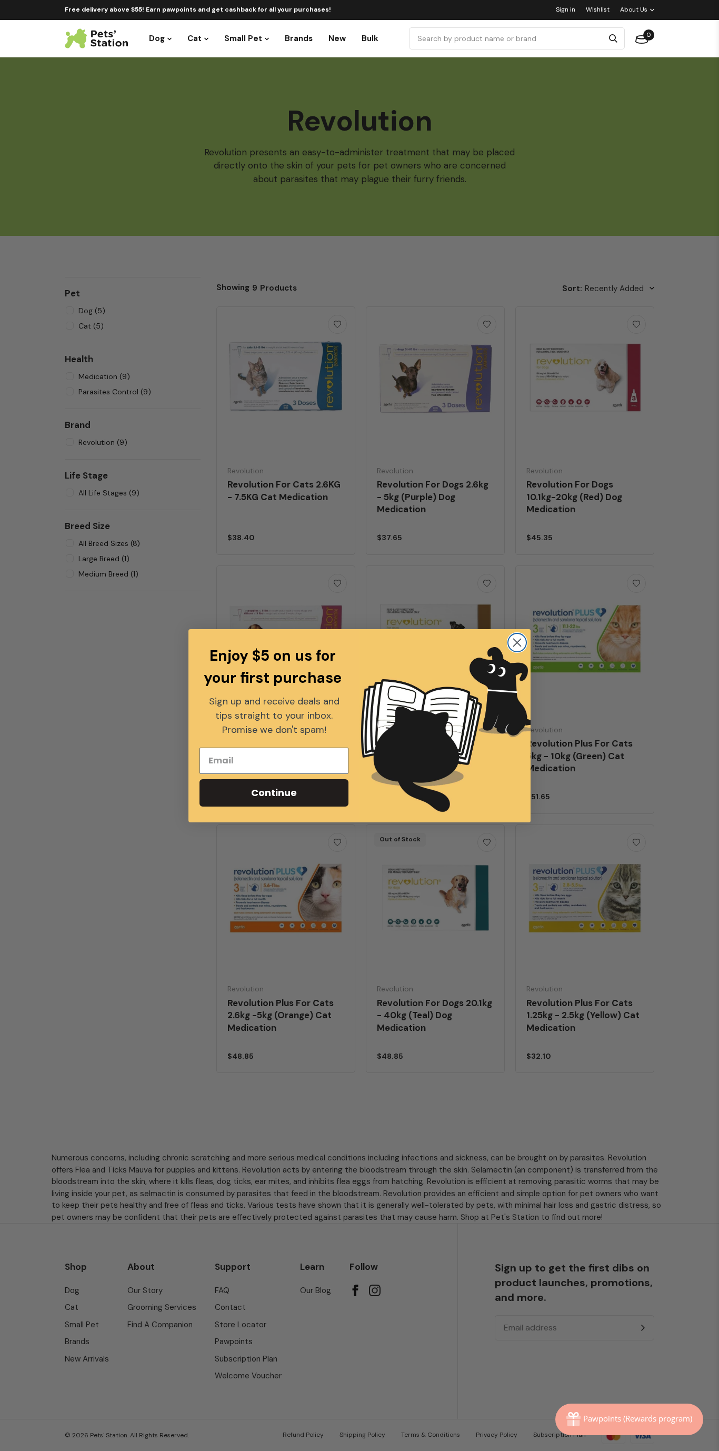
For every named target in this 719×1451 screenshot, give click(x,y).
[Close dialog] (517, 642)
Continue (274, 792)
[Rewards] (629, 1419)
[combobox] (508, 38)
